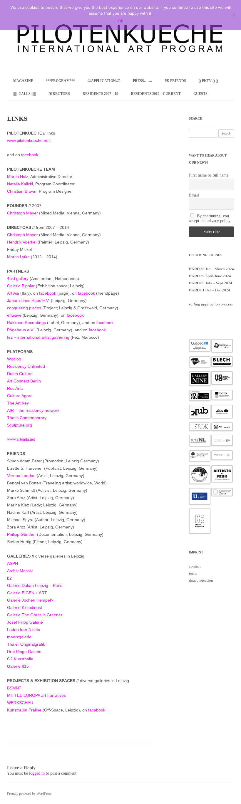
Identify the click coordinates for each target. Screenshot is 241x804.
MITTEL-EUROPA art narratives (36, 695)
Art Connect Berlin (24, 381)
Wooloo (14, 359)
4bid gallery (18, 278)
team (193, 573)
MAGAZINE (23, 81)
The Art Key (18, 403)
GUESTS (200, 94)
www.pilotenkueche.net (28, 140)
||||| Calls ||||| (24, 94)
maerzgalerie (19, 637)
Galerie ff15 (18, 666)
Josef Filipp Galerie (25, 622)
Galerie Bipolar (21, 285)
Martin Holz (17, 176)
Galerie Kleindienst (24, 607)
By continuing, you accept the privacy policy (209, 218)
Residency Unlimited (26, 366)
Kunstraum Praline (24, 710)
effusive (14, 315)
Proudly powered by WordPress (29, 793)
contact (195, 566)
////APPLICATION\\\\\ (104, 81)
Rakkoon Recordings (26, 322)
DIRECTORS (59, 94)
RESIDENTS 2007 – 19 (100, 94)
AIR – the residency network (33, 410)
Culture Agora (20, 395)
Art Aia (13, 293)
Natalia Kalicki (20, 184)
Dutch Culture (20, 373)
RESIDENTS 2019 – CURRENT (156, 94)
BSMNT (14, 688)
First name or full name (208, 175)
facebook (29, 154)
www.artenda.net (21, 439)
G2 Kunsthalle (20, 659)
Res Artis (15, 388)
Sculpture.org (19, 425)
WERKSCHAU (20, 702)
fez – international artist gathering (38, 337)
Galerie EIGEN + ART (27, 592)
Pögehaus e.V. (20, 330)
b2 (9, 578)
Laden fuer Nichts (23, 629)
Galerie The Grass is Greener (34, 614)
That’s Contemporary (26, 417)
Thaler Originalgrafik (26, 644)
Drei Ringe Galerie (24, 651)
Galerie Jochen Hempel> (30, 600)
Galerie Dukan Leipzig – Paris (34, 585)
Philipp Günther (21, 534)
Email (194, 195)
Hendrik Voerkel (21, 242)
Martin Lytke (18, 256)
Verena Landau (21, 475)
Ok (120, 21)
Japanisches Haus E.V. (28, 300)
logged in (37, 773)
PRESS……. (142, 81)
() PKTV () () (208, 81)
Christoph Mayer (22, 213)
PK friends (175, 81)
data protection (201, 580)
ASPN (12, 563)
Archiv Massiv (20, 570)
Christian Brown (21, 191)
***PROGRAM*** (60, 81)
